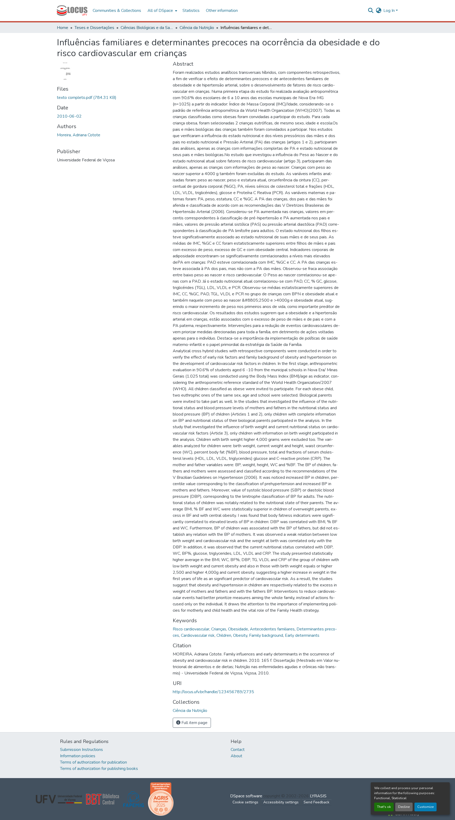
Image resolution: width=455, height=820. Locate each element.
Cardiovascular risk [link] (198, 635)
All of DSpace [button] (160, 10)
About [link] (236, 756)
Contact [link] (238, 750)
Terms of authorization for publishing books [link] (99, 768)
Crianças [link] (218, 629)
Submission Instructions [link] (81, 750)
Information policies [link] (77, 756)
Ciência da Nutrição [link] (197, 28)
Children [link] (223, 635)
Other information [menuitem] (222, 10)
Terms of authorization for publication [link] (93, 762)
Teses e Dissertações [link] (94, 28)
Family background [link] (266, 635)
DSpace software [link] (246, 796)
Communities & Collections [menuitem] (117, 10)
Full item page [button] (193, 723)
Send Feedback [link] (316, 802)
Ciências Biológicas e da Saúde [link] (147, 28)
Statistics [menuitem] (191, 10)
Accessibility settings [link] (281, 802)
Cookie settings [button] (245, 802)
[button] (72, 10)
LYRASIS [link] (318, 796)
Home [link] (62, 28)
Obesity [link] (240, 635)
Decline (404, 806)
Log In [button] (389, 10)
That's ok (384, 806)
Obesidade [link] (238, 629)
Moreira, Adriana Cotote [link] (78, 135)
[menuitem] (161, 10)
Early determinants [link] (302, 635)
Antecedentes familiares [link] (272, 629)
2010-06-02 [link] (69, 116)
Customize (425, 806)
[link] (111, 97)
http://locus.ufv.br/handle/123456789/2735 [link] (213, 692)
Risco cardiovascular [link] (191, 629)
